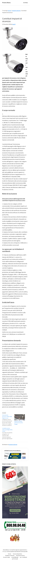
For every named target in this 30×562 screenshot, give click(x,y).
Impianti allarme (13, 444)
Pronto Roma (6, 2)
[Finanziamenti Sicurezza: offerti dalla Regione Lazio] (8, 420)
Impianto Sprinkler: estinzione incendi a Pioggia (18, 423)
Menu (26, 2)
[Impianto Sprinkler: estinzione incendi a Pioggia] (19, 417)
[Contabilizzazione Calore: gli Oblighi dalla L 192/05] (8, 433)
